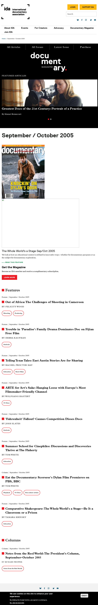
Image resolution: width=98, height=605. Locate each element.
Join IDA (8, 32)
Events (24, 28)
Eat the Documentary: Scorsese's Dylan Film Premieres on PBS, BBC (47, 479)
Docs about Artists (31, 492)
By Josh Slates (11, 423)
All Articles (13, 47)
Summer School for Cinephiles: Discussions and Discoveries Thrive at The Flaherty (48, 448)
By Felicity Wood (13, 307)
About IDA (9, 28)
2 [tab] (51, 119)
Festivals (6, 344)
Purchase (85, 47)
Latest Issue (61, 47)
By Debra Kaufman (14, 338)
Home (3, 39)
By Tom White (10, 455)
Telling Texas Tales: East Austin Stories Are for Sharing (44, 360)
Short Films (19, 372)
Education (7, 372)
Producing (18, 313)
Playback (6, 492)
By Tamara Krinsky (14, 517)
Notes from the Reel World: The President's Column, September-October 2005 (42, 555)
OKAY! (84, 595)
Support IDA (88, 7)
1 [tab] (48, 119)
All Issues (37, 47)
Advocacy (59, 28)
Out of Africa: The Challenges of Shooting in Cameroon (44, 302)
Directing (6, 313)
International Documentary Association (15, 11)
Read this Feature (14, 262)
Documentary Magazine (82, 28)
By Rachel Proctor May (17, 365)
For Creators (41, 28)
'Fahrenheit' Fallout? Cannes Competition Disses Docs (43, 419)
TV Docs (6, 403)
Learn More (9, 277)
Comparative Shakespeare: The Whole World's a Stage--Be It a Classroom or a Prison (49, 510)
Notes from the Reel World (12, 568)
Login (72, 7)
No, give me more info (17, 603)
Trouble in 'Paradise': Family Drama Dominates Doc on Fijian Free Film (49, 331)
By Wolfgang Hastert (16, 396)
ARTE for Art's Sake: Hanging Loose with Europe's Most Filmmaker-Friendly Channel (45, 389)
